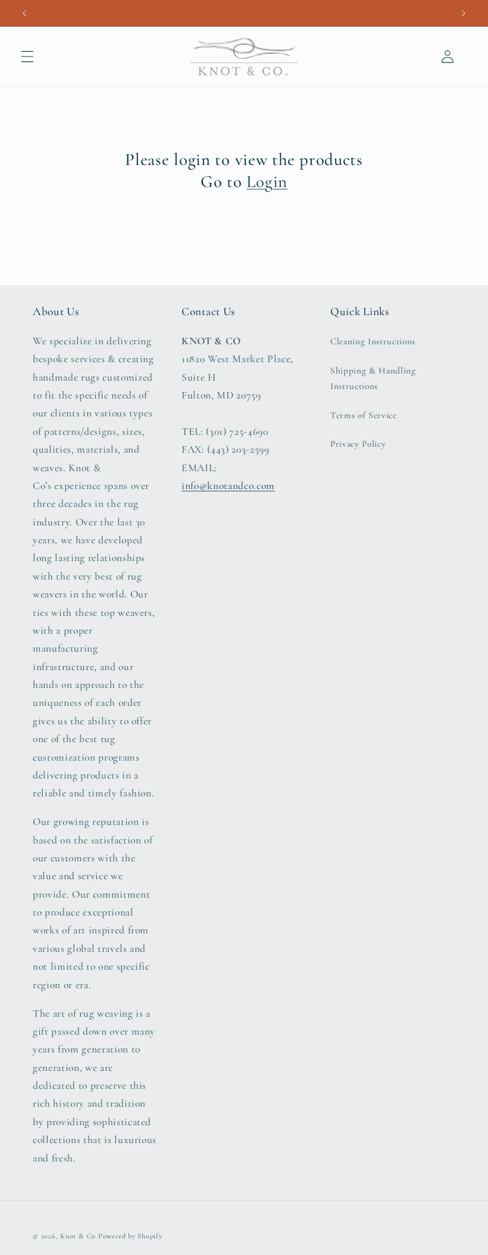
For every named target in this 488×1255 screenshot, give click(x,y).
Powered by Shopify (130, 1236)
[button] (27, 56)
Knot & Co (78, 1236)
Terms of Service (363, 415)
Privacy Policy (358, 443)
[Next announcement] (464, 13)
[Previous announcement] (24, 13)
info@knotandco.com (228, 485)
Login (266, 181)
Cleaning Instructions (372, 341)
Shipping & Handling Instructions (373, 378)
